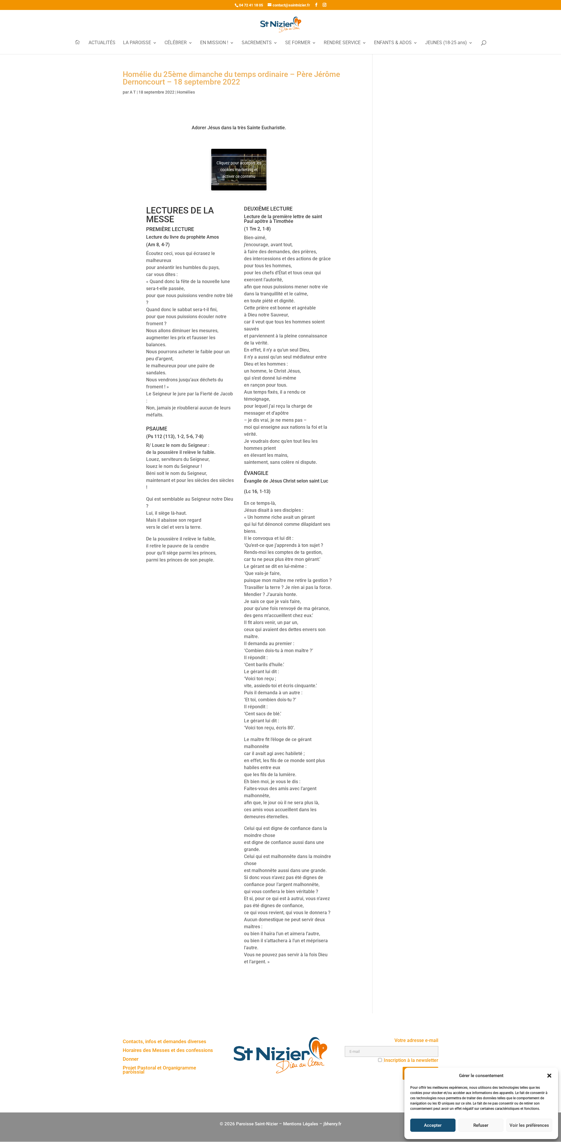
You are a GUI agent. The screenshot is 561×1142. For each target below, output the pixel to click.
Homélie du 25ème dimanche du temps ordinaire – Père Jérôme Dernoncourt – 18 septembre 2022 (231, 78)
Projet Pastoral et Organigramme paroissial (159, 1070)
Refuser (480, 1125)
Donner (130, 1059)
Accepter (432, 1125)
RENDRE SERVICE (342, 43)
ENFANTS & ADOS (393, 43)
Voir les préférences (529, 1125)
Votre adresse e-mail (416, 1040)
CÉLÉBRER (176, 43)
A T (133, 92)
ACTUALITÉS (102, 43)
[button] (549, 1076)
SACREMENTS (257, 43)
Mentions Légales (300, 1124)
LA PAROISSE (137, 43)
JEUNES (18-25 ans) (446, 43)
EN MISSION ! (214, 43)
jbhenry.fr (332, 1124)
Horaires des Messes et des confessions (168, 1050)
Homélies (186, 92)
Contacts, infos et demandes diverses (164, 1041)
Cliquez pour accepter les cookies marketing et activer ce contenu (239, 169)
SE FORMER (297, 43)
